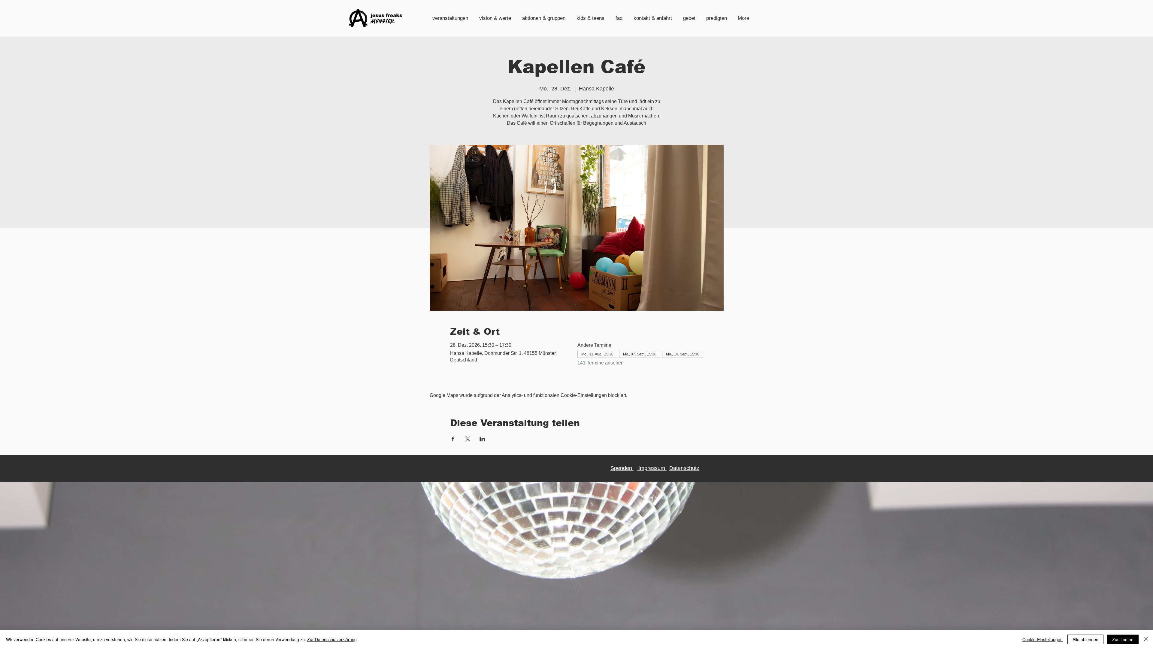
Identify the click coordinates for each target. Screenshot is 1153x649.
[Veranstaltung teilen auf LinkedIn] (482, 439)
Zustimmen (1122, 639)
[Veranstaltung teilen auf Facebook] (453, 439)
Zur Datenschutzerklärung (332, 639)
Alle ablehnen (1085, 639)
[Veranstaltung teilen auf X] (468, 439)
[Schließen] (1145, 639)
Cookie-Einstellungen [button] (1042, 639)
